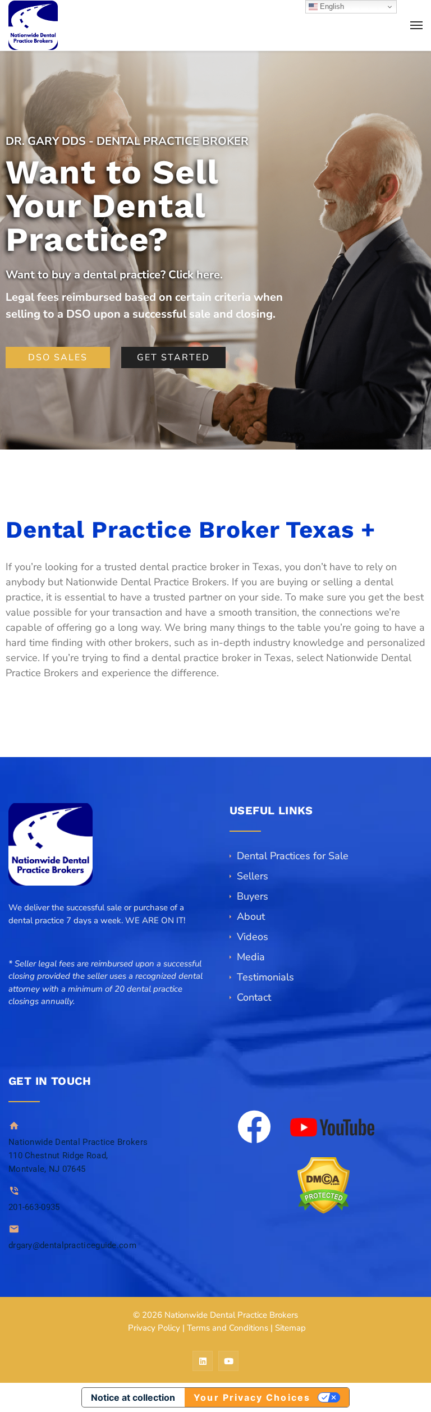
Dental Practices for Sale (293, 856)
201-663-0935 (34, 1207)
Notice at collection (133, 1397)
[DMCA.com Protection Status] (323, 1185)
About (251, 916)
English (331, 6)
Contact (254, 997)
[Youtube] (228, 1361)
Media (251, 957)
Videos (252, 936)
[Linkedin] (202, 1361)
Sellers (252, 876)
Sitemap (290, 1327)
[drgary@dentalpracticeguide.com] (13, 1228)
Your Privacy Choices (252, 1397)
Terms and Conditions (227, 1327)
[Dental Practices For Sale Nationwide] (33, 25)
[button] (107, 1014)
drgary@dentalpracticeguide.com (72, 1245)
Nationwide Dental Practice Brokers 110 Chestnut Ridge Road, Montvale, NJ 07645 (78, 1155)
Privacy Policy (154, 1327)
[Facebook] (254, 1127)
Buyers (252, 896)
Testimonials (265, 977)
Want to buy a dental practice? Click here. (114, 274)
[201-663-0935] (13, 1190)
